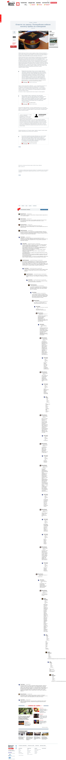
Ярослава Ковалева (23, 224)
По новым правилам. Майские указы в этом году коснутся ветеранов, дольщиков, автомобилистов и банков (24, 718)
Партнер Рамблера (21, 755)
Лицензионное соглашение (11, 753)
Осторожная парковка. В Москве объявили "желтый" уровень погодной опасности (21, 738)
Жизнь (28, 749)
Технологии (28, 751)
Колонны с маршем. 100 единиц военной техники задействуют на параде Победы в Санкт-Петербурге (29, 738)
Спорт (28, 753)
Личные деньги (36, 750)
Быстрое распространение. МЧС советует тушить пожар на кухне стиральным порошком (43, 717)
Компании (36, 751)
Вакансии (37, 745)
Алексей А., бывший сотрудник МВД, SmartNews (29, 102)
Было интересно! (13, 47)
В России (20, 750)
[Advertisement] (33, 13)
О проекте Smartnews (23, 745)
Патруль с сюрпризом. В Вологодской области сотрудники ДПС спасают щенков (37, 738)
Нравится (14, 40)
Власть (19, 749)
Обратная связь (43, 745)
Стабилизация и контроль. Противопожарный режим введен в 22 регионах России (28, 724)
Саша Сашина (24, 243)
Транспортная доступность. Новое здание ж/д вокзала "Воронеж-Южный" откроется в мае (53, 44)
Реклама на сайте (31, 745)
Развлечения (28, 752)
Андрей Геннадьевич (23, 230)
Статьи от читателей (29, 754)
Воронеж (35, 22)
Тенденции (36, 752)
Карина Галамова (23, 218)
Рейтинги (36, 753)
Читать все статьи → (45, 727)
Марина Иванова (36, 300)
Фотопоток (45, 2)
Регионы (54, 2)
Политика (24, 2)
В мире (19, 751)
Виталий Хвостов (23, 213)
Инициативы (20, 752)
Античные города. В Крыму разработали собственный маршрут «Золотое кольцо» (45, 738)
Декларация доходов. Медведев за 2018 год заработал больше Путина (43, 722)
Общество (31, 2)
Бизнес (38, 2)
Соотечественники (21, 753)
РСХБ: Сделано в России (38, 749)
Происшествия (29, 750)
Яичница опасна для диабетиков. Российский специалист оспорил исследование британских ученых (43, 711)
